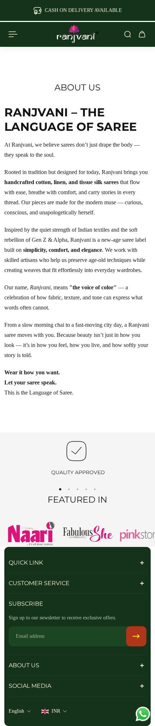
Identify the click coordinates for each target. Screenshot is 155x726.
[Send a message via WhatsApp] (142, 713)
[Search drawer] (127, 34)
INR (56, 711)
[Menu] (13, 34)
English (16, 711)
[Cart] (142, 34)
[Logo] (77, 34)
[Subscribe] (136, 636)
